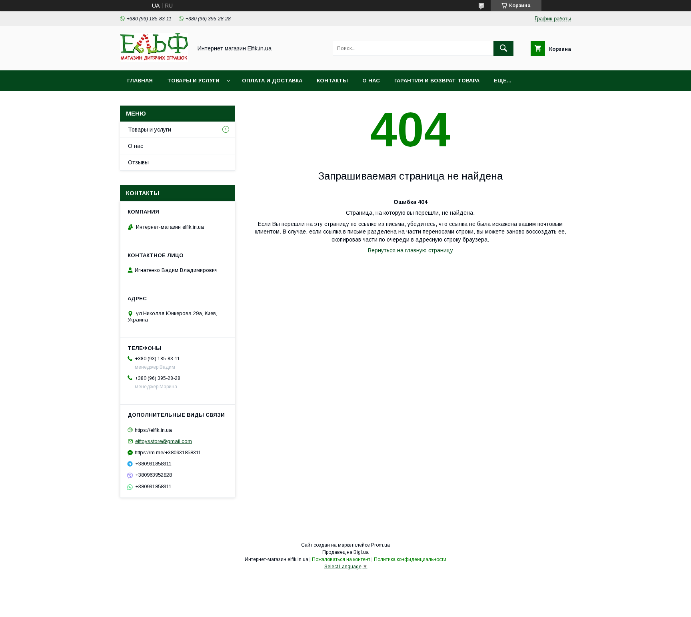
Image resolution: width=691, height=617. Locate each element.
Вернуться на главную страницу (410, 250)
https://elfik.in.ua (153, 430)
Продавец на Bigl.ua (345, 552)
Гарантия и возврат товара (436, 81)
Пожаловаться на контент (341, 559)
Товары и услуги (193, 81)
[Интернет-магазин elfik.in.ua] (154, 60)
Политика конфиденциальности (410, 559)
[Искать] (503, 48)
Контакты (332, 81)
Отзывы (138, 162)
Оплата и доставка (272, 81)
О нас (371, 81)
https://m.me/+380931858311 (168, 452)
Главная (140, 81)
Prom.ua (380, 545)
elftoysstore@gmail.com (163, 441)
